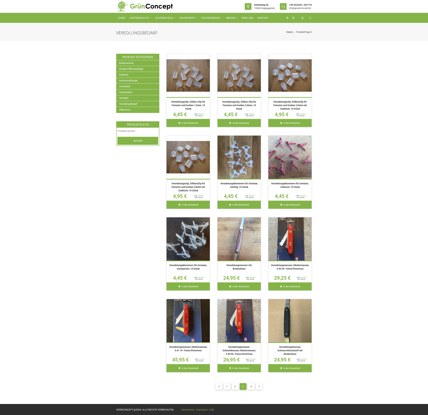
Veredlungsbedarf (128, 104)
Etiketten (123, 74)
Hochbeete (124, 86)
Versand (201, 114)
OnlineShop (187, 18)
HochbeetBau (164, 18)
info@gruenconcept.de (300, 8)
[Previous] (219, 386)
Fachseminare (211, 18)
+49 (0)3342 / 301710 (300, 5)
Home (121, 18)
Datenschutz (188, 409)
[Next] (259, 386)
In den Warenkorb (190, 123)
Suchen (137, 140)
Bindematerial (126, 63)
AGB (211, 409)
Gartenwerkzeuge (128, 80)
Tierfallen (124, 98)
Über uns (247, 18)
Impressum (202, 409)
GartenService (139, 18)
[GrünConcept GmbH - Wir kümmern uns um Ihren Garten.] (147, 6)
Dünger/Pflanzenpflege (131, 69)
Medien (231, 18)
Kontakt (263, 18)
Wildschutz (124, 109)
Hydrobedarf (125, 92)
